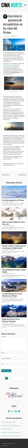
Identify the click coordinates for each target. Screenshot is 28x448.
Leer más (20, 205)
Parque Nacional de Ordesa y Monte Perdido (11, 435)
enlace (13, 165)
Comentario (3, 336)
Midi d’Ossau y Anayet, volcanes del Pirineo (10, 432)
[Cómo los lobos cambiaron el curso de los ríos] (14, 213)
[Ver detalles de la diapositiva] (14, 395)
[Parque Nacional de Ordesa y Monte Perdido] (14, 261)
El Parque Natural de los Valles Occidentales (10, 425)
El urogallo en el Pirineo (6, 429)
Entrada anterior (5, 174)
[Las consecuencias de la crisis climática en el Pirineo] (14, 285)
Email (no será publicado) (6, 358)
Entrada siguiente (22, 174)
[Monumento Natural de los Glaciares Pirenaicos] (14, 311)
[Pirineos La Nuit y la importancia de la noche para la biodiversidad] (14, 237)
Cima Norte (6, 36)
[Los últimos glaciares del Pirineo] (14, 192)
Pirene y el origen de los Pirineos (8, 422)
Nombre (3, 352)
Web (2, 364)
